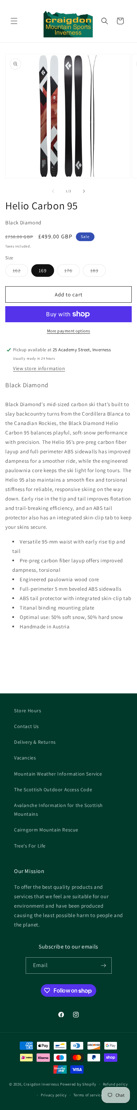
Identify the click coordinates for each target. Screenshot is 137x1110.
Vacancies (25, 758)
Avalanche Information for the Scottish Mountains (58, 809)
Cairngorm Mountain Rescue (46, 830)
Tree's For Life (30, 846)
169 (43, 270)
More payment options (68, 330)
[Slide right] (84, 191)
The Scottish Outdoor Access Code (53, 789)
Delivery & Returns (35, 742)
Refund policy (115, 1084)
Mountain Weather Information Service (58, 774)
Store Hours (27, 710)
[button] (14, 21)
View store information (39, 368)
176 (72, 272)
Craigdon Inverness (41, 1084)
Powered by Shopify (78, 1084)
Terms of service (88, 1095)
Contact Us (26, 726)
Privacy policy (54, 1095)
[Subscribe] (103, 965)
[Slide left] (53, 191)
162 (20, 272)
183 (98, 272)
